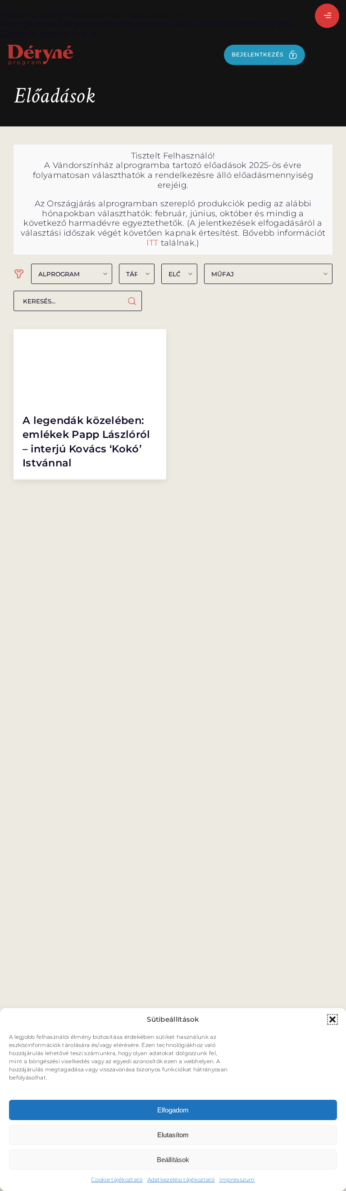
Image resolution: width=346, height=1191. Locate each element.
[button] (332, 1019)
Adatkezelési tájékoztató (181, 1179)
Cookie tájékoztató (116, 1179)
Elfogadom (173, 1110)
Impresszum (237, 1179)
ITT (152, 243)
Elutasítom (173, 1135)
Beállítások (173, 1159)
